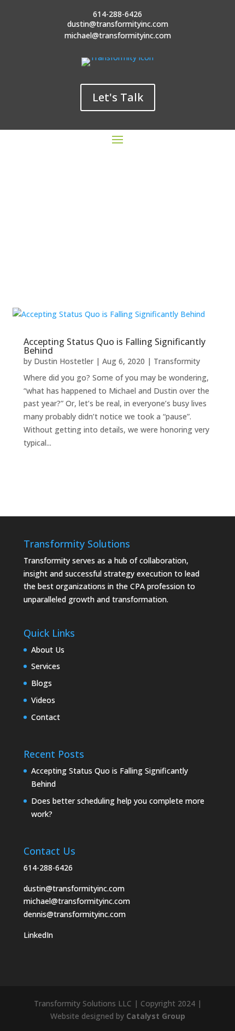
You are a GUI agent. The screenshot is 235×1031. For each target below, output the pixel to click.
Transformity (177, 361)
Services (45, 666)
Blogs (41, 683)
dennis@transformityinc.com (75, 914)
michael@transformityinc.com (77, 901)
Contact (45, 717)
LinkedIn (38, 935)
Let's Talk (117, 97)
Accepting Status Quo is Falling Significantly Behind (114, 346)
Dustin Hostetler (63, 361)
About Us (47, 649)
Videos (43, 700)
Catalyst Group (155, 1016)
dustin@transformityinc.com (74, 888)
